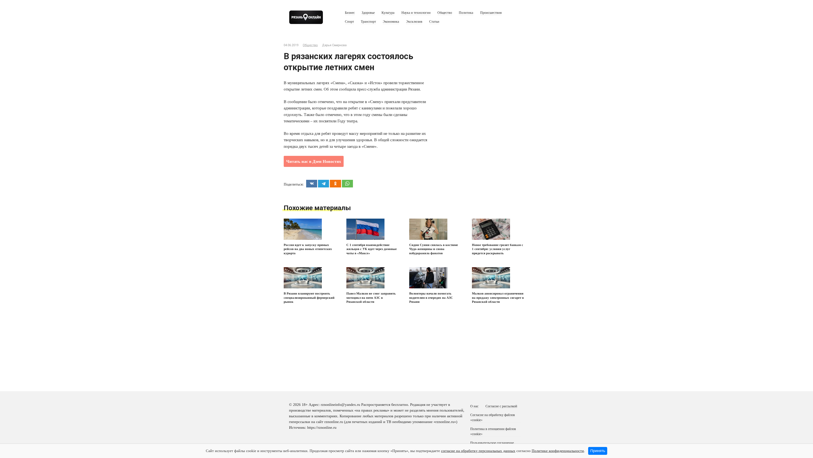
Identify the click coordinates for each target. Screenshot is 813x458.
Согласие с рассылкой (501, 406)
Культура (388, 13)
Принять (597, 451)
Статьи (434, 22)
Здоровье (368, 13)
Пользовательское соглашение (492, 443)
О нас (474, 406)
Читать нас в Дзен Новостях (313, 161)
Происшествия (491, 13)
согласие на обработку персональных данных (478, 451)
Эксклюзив (414, 22)
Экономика (391, 22)
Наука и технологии (416, 13)
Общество (444, 13)
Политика (466, 13)
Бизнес (350, 13)
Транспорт (368, 22)
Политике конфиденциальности (558, 451)
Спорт (349, 22)
